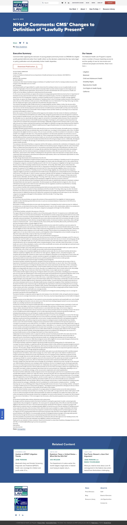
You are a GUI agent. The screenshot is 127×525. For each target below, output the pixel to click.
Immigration (21, 429)
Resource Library (90, 499)
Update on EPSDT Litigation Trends (26, 455)
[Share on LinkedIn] (27, 43)
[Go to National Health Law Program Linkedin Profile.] (68, 2)
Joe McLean (55, 460)
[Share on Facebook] (23, 43)
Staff (101, 492)
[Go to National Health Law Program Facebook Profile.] (65, 2)
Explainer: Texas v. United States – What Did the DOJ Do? (63, 455)
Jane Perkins (21, 460)
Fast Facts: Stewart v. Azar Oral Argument (96, 455)
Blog (86, 495)
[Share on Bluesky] (20, 43)
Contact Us (103, 503)
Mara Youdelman (21, 47)
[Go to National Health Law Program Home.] (20, 6)
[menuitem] (78, 3)
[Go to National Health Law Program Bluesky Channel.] (62, 2)
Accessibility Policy (51, 523)
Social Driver (107, 523)
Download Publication (26, 67)
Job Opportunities (105, 499)
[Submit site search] (43, 3)
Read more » (94, 523)
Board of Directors (105, 495)
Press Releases (89, 492)
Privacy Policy (41, 523)
